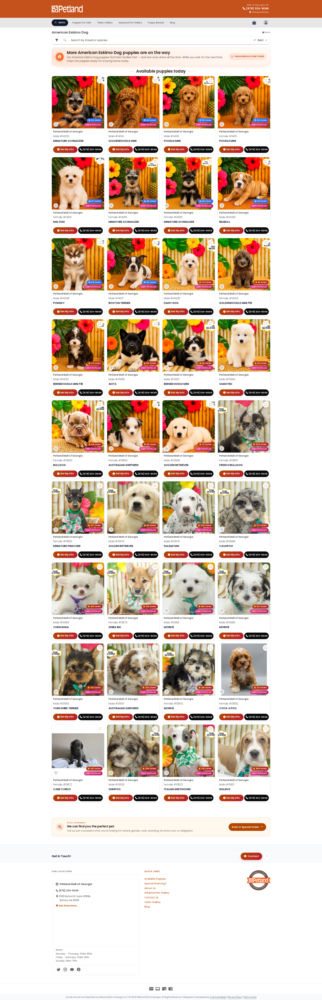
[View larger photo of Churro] (100, 567)
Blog (172, 22)
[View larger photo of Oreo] (266, 567)
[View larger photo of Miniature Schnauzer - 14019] (155, 162)
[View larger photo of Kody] (266, 486)
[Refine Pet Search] (56, 40)
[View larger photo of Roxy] (155, 567)
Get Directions (67, 905)
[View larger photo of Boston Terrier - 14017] (155, 243)
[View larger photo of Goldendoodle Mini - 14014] (155, 80)
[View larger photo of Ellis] (266, 648)
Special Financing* (155, 883)
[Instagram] (65, 969)
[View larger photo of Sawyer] (266, 324)
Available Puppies (155, 878)
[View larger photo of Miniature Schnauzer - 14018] (210, 162)
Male (61, 136)
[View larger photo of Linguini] (210, 405)
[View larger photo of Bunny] (155, 405)
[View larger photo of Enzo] (210, 567)
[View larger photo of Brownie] (155, 729)
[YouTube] (72, 969)
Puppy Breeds (156, 22)
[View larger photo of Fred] (210, 324)
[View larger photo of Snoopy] (266, 729)
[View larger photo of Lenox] (100, 648)
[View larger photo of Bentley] (210, 648)
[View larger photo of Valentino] (210, 486)
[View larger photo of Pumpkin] (100, 405)
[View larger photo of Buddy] (155, 486)
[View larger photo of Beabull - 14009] (266, 162)
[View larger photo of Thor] (155, 324)
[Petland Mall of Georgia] (67, 9)
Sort (260, 40)
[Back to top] (267, 856)
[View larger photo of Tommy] (210, 243)
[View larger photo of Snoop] (100, 486)
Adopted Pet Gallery (130, 22)
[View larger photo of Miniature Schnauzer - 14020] (100, 80)
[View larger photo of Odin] (100, 324)
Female (228, 136)
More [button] (267, 32)
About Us (150, 888)
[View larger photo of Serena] (100, 729)
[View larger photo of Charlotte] (266, 243)
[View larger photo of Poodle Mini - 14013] (210, 80)
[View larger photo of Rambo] (155, 648)
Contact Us (151, 897)
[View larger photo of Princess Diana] (210, 729)
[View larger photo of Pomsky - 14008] (100, 243)
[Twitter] (58, 969)
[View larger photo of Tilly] (266, 405)
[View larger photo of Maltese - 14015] (100, 162)
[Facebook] (78, 969)
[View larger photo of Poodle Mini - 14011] (266, 80)
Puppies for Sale (81, 22)
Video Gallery (105, 22)
